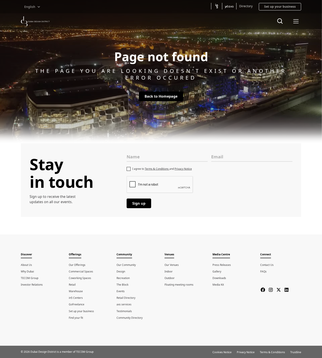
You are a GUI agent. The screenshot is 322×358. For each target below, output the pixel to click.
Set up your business (81, 311)
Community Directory (130, 318)
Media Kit (218, 284)
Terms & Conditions (157, 169)
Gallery (216, 271)
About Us (26, 265)
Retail (72, 284)
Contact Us (267, 265)
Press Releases (221, 265)
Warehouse (76, 291)
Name (133, 157)
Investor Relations (32, 284)
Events (121, 291)
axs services (124, 304)
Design (121, 271)
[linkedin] (286, 289)
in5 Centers (76, 298)
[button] (32, 7)
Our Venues (172, 265)
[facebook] (262, 289)
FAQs (263, 271)
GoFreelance (76, 304)
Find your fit (76, 318)
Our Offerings (77, 265)
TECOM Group (29, 278)
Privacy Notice (183, 169)
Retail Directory (126, 298)
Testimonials (124, 311)
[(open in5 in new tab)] (216, 6)
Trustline (295, 352)
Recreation (123, 278)
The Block (122, 284)
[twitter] (278, 289)
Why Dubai (27, 271)
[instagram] (270, 289)
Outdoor (170, 278)
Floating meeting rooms (179, 284)
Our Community (126, 265)
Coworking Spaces (80, 278)
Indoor (169, 271)
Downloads (219, 278)
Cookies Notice (222, 352)
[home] (35, 21)
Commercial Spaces (81, 271)
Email (217, 157)
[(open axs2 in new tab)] (229, 6)
